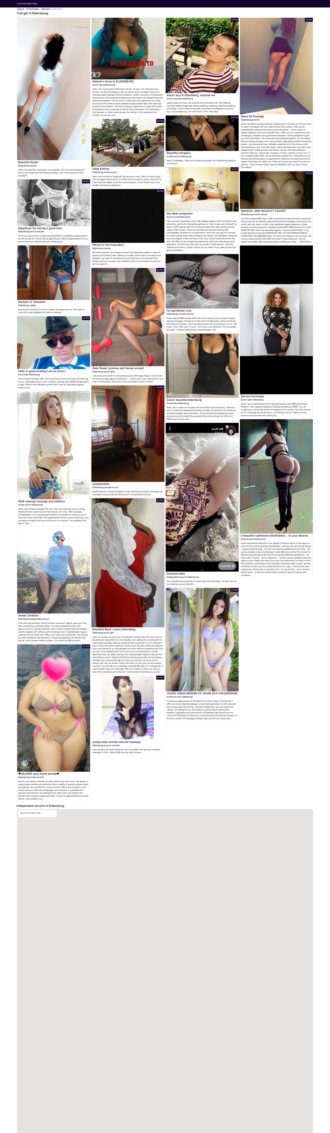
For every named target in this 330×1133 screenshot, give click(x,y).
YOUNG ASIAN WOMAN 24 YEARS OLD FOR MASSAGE (202, 693)
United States (33, 9)
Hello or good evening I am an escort (42, 371)
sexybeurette (100, 483)
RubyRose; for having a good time (40, 228)
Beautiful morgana (178, 153)
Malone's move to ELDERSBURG (113, 81)
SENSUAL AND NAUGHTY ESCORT (263, 211)
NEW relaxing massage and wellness (41, 501)
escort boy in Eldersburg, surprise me (191, 95)
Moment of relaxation (32, 302)
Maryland (46, 9)
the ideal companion (180, 213)
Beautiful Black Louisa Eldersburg (113, 629)
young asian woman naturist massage (116, 742)
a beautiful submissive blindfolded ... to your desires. (275, 535)
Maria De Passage (252, 116)
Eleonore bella (176, 573)
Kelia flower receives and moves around (118, 368)
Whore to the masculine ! (108, 244)
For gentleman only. (179, 310)
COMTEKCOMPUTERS (27, 3)
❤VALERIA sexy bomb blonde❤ (38, 773)
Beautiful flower (28, 162)
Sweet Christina (28, 615)
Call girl (20, 9)
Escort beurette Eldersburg (184, 399)
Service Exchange (252, 396)
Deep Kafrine (100, 168)
